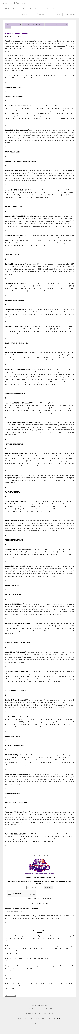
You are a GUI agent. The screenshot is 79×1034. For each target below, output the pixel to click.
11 (42, 24)
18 (66, 24)
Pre (11, 24)
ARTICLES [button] (16, 9)
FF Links (28, 1013)
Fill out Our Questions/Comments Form (39, 1008)
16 (59, 24)
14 (53, 24)
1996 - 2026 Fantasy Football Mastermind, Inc (33, 1018)
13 (49, 24)
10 (39, 24)
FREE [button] (24, 9)
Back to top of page (39, 855)
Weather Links (36, 1013)
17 (63, 24)
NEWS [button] (7, 9)
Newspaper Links (47, 1013)
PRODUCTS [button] (44, 9)
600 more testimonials (10, 996)
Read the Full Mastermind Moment (16, 923)
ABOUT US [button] (55, 9)
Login (58, 14)
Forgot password (69, 14)
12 (46, 24)
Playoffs (8, 27)
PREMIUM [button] (33, 9)
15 (56, 24)
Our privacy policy (39, 1023)
